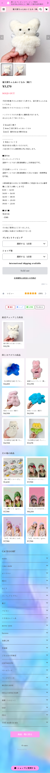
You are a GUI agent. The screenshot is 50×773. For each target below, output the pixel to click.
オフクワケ (6, 573)
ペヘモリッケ (7, 670)
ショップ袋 (7, 250)
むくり (4, 588)
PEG (4, 715)
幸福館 (4, 648)
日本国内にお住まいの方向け (25, 278)
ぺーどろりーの (8, 678)
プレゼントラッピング (12, 238)
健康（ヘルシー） (9, 700)
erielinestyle (7, 663)
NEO (4, 581)
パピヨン (5, 611)
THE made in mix (10, 723)
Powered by (22, 749)
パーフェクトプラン (10, 596)
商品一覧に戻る (25, 734)
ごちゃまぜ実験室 (9, 656)
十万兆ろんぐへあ (9, 618)
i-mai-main (7, 566)
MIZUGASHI (7, 685)
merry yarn (7, 626)
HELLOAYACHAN (10, 693)
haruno (5, 633)
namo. (4, 559)
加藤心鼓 (5, 641)
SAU (4, 708)
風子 (4, 603)
